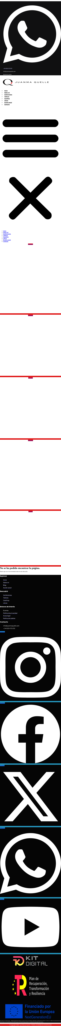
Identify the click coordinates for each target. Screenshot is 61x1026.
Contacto (7, 105)
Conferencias (8, 95)
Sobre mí (7, 93)
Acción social (8, 103)
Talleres (6, 97)
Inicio (6, 91)
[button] (30, 168)
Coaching (7, 99)
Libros (6, 101)
